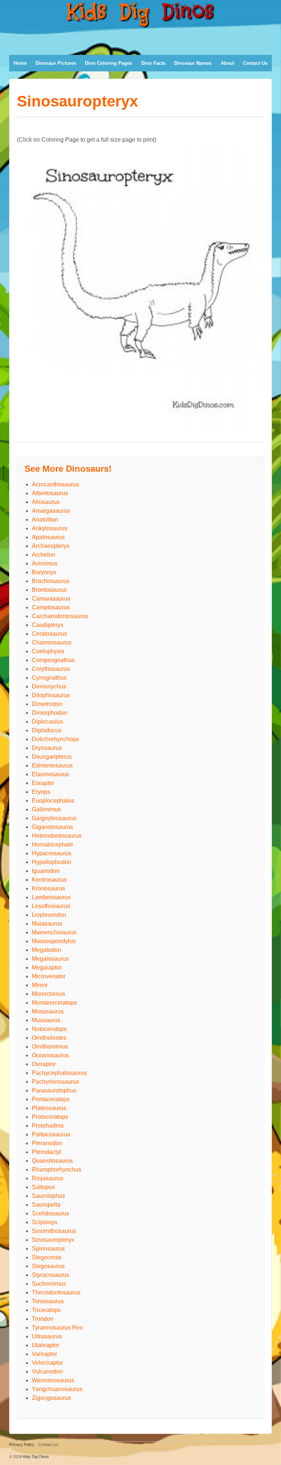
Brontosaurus (49, 590)
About (227, 63)
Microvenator (48, 976)
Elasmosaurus (50, 774)
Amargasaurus (51, 511)
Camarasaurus (51, 598)
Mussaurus (46, 1020)
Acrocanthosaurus (55, 484)
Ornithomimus (50, 1046)
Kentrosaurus (49, 880)
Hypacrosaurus (51, 853)
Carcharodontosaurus (60, 616)
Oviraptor (44, 1064)
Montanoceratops (54, 1002)
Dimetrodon (47, 704)
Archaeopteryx (51, 546)
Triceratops (46, 1310)
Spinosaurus (48, 1248)
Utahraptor (45, 1345)
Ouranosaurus (50, 1055)
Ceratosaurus (49, 634)
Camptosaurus (51, 607)
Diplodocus (46, 730)
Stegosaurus (48, 1266)
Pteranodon (47, 1143)
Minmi (40, 985)
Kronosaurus (48, 888)
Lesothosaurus (51, 906)
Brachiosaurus (51, 581)
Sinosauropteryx (53, 1240)
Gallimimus (46, 809)
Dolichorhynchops (55, 739)
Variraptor (44, 1354)
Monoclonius (48, 994)
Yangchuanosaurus (57, 1389)
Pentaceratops (51, 1099)
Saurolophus (48, 1196)
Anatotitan (45, 519)
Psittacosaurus (51, 1134)
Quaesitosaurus (52, 1161)
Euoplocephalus (53, 800)
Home (20, 63)
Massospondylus (54, 941)
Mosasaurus (48, 1011)
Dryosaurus (47, 748)
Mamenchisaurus (54, 932)
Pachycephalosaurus (59, 1073)
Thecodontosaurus (56, 1292)
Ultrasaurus (47, 1336)
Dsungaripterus (52, 757)
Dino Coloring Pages (108, 63)
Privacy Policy (22, 1444)
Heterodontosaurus (57, 836)
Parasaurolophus (54, 1090)
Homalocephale (52, 844)
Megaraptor (46, 967)
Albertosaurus (50, 493)
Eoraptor (43, 783)
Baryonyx (44, 572)
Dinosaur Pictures (55, 63)
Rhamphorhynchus (56, 1169)
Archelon (43, 555)
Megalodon (46, 950)
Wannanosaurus (53, 1380)
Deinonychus (49, 686)
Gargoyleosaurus (54, 818)
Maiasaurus (47, 923)
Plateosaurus (49, 1108)
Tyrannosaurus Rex (57, 1327)
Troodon (42, 1319)
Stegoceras (46, 1257)
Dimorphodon (49, 713)
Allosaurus (46, 502)
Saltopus (43, 1187)
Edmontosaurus (52, 765)
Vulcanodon (47, 1371)
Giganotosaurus (52, 827)
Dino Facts (153, 63)
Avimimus (44, 563)
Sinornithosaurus (54, 1231)
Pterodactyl (46, 1152)
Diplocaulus (47, 721)
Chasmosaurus (51, 642)
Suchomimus (49, 1284)
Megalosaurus (50, 959)
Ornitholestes (49, 1038)
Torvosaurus (48, 1301)
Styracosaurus (50, 1275)
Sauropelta (46, 1204)
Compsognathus (53, 660)
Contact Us (255, 63)
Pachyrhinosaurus (55, 1082)
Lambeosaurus (51, 897)
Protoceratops (50, 1117)
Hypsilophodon (51, 862)
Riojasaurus (47, 1178)
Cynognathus (49, 677)
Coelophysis (48, 651)
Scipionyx (44, 1222)
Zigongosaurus (51, 1398)
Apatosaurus (48, 537)
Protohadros (48, 1125)
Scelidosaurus (50, 1213)
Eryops (41, 792)
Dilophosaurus (51, 695)
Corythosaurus (51, 669)
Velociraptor (47, 1363)
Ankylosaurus (49, 528)
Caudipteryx (47, 625)
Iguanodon (46, 871)
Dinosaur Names (192, 63)
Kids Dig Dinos (36, 1456)
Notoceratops (49, 1029)
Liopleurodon (49, 915)
